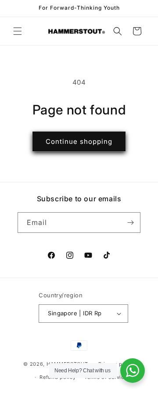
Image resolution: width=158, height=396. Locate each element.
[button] (17, 31)
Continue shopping (79, 141)
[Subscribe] (130, 222)
